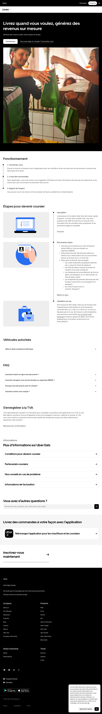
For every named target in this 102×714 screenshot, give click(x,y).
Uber (4, 3)
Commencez (10, 41)
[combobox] (48, 506)
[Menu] (99, 3)
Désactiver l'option (86, 709)
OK (97, 709)
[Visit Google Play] (10, 690)
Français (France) (11, 679)
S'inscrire (92, 3)
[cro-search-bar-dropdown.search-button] (96, 506)
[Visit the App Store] (23, 690)
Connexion (83, 3)
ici (88, 703)
